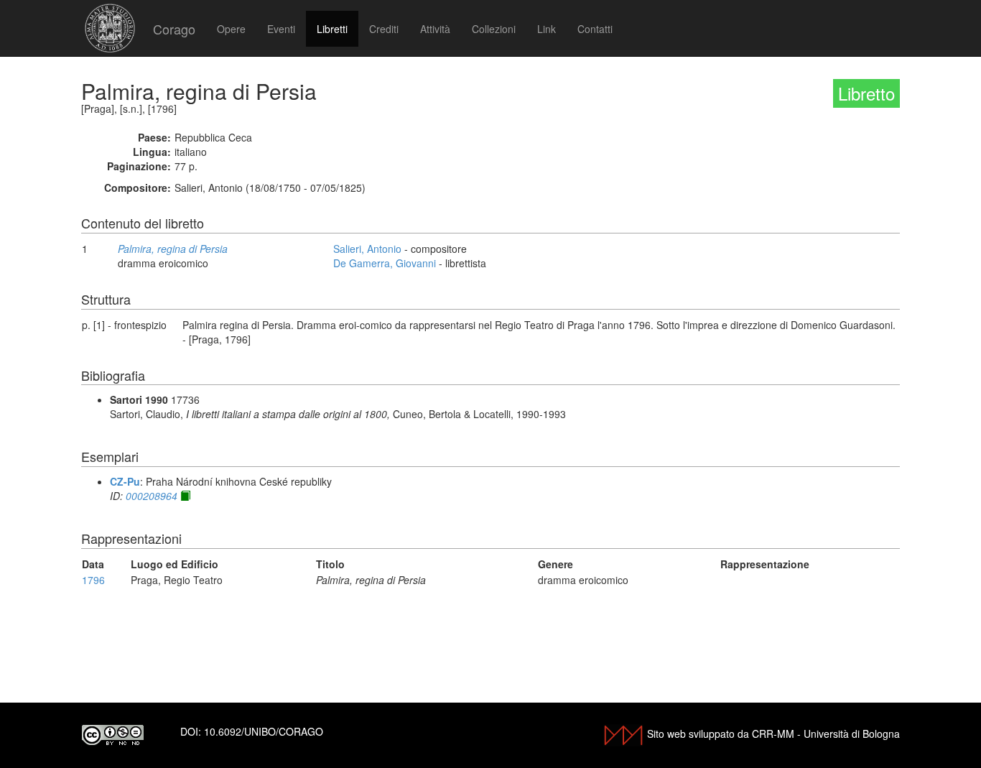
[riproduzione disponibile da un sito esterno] (185, 496)
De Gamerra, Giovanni (384, 263)
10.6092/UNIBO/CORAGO (263, 731)
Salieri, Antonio (367, 248)
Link (546, 29)
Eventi (281, 29)
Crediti (384, 29)
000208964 (151, 496)
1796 (93, 580)
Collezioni (494, 29)
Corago (174, 28)
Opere (231, 29)
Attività (435, 29)
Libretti (332, 29)
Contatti (595, 29)
